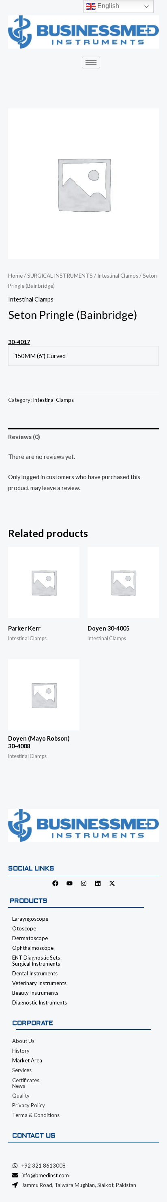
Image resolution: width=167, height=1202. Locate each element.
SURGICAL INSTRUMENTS (60, 275)
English (107, 5)
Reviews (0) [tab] (24, 436)
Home (15, 275)
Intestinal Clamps (117, 275)
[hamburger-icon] (91, 62)
